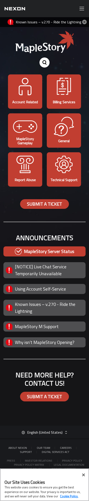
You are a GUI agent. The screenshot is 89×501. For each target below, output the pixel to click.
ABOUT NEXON (17, 448)
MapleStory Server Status (49, 251)
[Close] (84, 475)
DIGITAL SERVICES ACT (55, 452)
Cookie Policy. (69, 496)
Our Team (43, 448)
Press (11, 460)
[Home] (15, 9)
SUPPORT (26, 452)
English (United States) (45, 432)
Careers (66, 448)
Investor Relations (39, 460)
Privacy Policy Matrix (29, 465)
